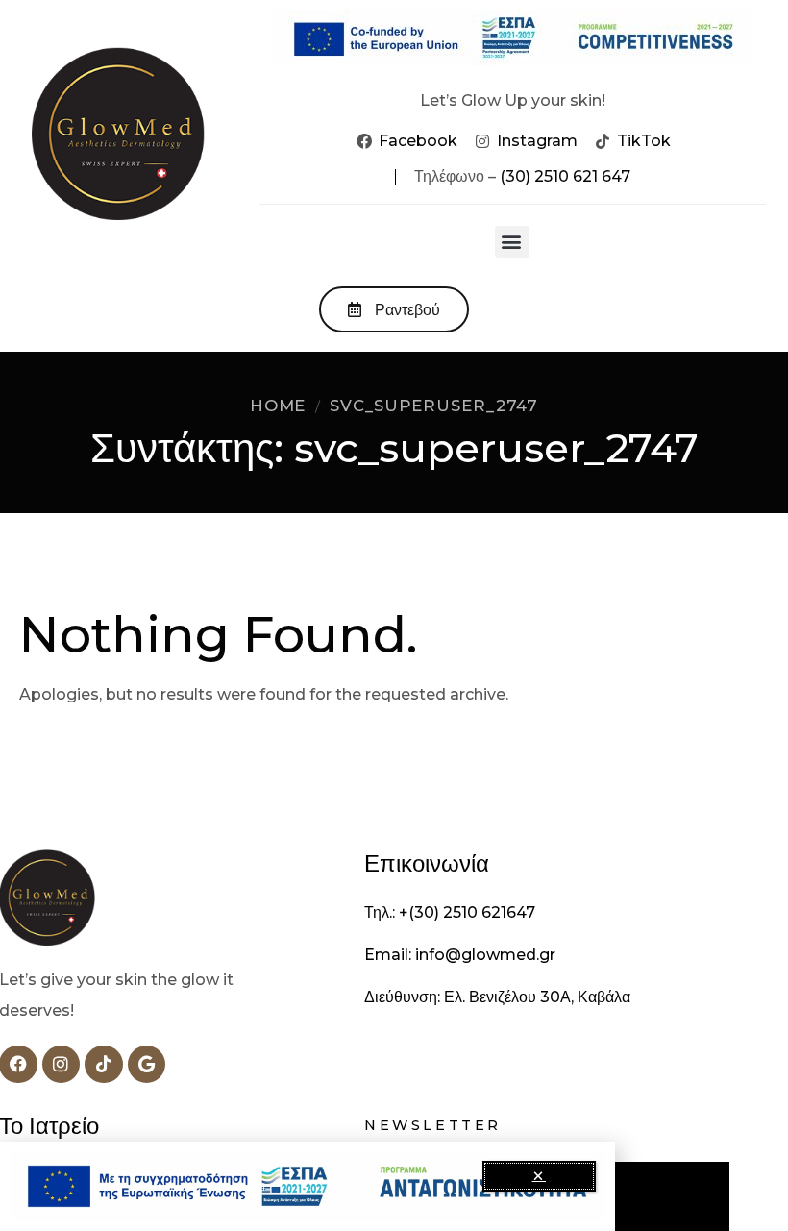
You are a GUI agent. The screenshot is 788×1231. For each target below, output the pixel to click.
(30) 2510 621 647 (565, 176)
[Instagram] (61, 1065)
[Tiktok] (104, 1065)
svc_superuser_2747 (434, 405)
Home (278, 405)
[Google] (147, 1065)
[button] (512, 242)
